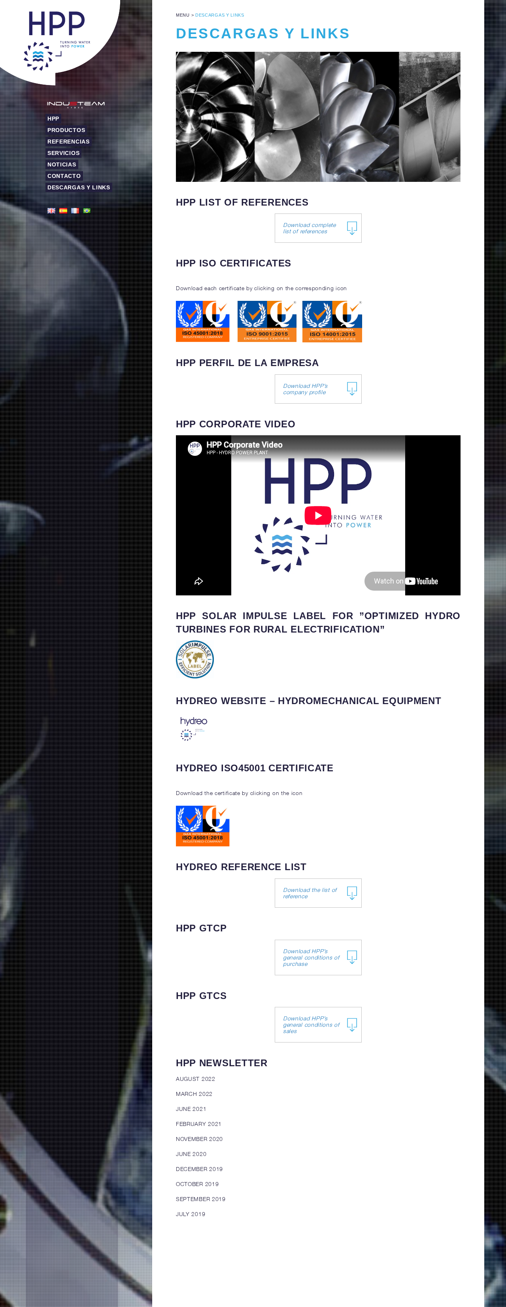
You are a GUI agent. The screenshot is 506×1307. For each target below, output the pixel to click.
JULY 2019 (190, 1214)
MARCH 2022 (194, 1093)
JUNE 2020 (191, 1153)
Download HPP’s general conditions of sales (311, 1024)
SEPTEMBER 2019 (201, 1199)
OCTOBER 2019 (197, 1183)
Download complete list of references (309, 227)
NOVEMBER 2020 (199, 1138)
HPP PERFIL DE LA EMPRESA (247, 362)
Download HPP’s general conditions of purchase (311, 957)
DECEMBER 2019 (199, 1168)
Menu (183, 15)
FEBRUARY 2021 (199, 1123)
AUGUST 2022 (195, 1078)
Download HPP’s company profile (305, 388)
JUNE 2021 (191, 1108)
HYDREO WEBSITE (221, 700)
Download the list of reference (310, 892)
